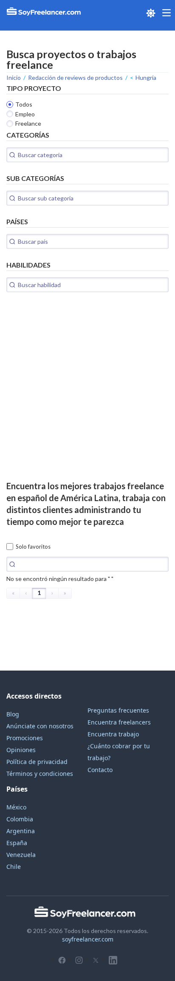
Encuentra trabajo (113, 734)
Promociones (24, 738)
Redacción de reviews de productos (75, 77)
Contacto (100, 770)
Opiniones (21, 750)
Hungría (145, 77)
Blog (12, 714)
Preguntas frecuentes (118, 710)
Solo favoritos (33, 546)
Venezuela (21, 855)
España (16, 843)
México (16, 807)
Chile (13, 867)
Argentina (20, 831)
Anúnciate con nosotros (39, 726)
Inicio (13, 77)
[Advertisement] (87, 392)
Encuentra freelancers (119, 722)
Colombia (19, 819)
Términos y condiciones (39, 774)
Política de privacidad (37, 762)
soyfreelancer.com (87, 939)
